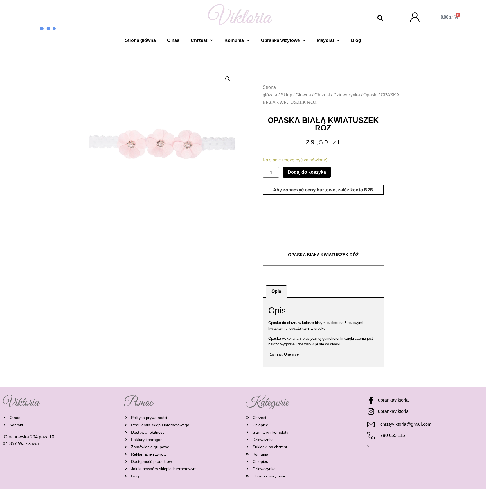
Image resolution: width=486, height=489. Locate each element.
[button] (380, 18)
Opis (276, 291)
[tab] (276, 291)
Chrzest (199, 40)
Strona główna (140, 40)
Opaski (370, 94)
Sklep (286, 94)
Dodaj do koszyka (307, 172)
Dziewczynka (346, 94)
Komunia (234, 40)
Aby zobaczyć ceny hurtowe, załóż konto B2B (323, 190)
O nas (173, 40)
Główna (303, 94)
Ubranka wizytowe (280, 40)
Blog (356, 40)
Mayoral (325, 40)
